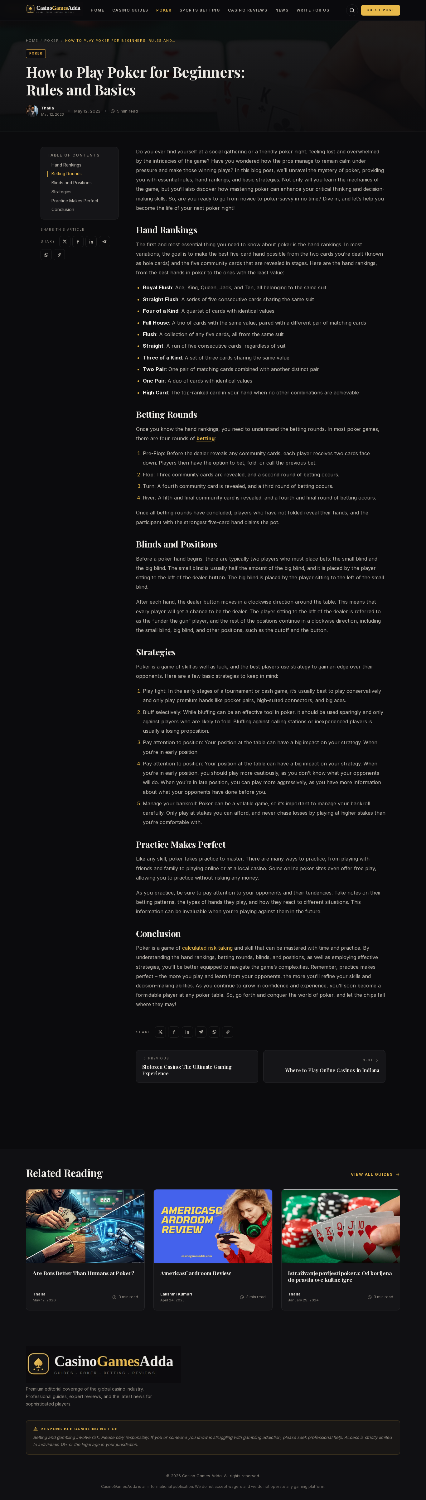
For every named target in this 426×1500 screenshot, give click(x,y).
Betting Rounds (66, 173)
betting (205, 438)
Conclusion (62, 209)
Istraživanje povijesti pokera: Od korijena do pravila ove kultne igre (340, 1276)
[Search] (352, 10)
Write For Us (313, 10)
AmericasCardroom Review (195, 1272)
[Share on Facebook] (78, 241)
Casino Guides (130, 10)
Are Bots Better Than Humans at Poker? (84, 1272)
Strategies (61, 191)
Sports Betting (200, 10)
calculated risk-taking (207, 948)
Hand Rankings (66, 164)
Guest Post (380, 10)
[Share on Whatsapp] (46, 254)
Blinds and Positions (71, 182)
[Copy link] (59, 254)
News (281, 10)
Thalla (47, 108)
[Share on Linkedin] (91, 241)
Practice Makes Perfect (74, 200)
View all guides (372, 1174)
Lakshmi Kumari (176, 1294)
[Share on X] (64, 241)
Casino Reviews (248, 10)
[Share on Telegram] (104, 241)
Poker (164, 10)
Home (97, 10)
